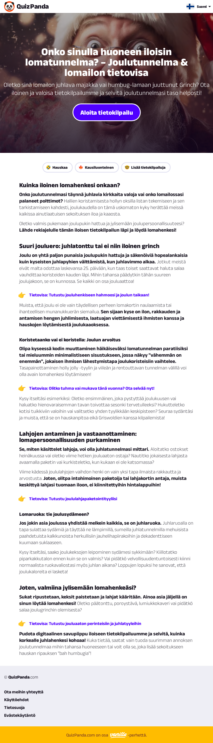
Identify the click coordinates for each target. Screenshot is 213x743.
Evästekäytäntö (19, 715)
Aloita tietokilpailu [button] (106, 112)
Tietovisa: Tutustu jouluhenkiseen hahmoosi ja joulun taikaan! (89, 294)
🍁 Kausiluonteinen (96, 167)
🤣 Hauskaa (57, 167)
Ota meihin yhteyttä (23, 691)
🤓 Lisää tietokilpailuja (145, 167)
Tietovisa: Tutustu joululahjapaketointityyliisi (73, 498)
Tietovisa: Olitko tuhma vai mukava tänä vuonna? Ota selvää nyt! (91, 388)
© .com (21, 677)
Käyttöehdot (16, 699)
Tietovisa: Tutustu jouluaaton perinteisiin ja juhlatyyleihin (85, 623)
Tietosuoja (14, 707)
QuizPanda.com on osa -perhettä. (106, 735)
